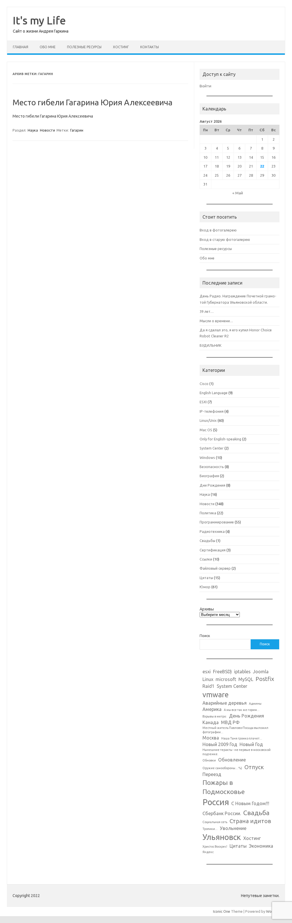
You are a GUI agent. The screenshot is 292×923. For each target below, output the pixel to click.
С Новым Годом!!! (250, 803)
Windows (207, 458)
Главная (20, 47)
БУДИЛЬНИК (211, 345)
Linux (207, 679)
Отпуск (254, 767)
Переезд (211, 774)
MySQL (245, 679)
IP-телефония (212, 411)
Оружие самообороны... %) (222, 768)
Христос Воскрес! (214, 846)
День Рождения (246, 715)
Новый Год (251, 744)
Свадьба (256, 812)
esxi (206, 671)
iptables (242, 671)
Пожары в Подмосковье (223, 787)
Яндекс (208, 852)
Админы (255, 703)
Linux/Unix (208, 420)
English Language (214, 393)
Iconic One (221, 911)
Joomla (261, 671)
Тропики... (210, 829)
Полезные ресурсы (84, 47)
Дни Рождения (212, 485)
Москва (210, 737)
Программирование (217, 522)
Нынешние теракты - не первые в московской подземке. (236, 752)
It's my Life (39, 20)
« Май (237, 193)
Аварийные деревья (224, 703)
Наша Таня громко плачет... (241, 738)
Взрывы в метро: (214, 716)
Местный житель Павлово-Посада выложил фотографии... (235, 730)
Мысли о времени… (216, 321)
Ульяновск (221, 837)
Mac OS (206, 430)
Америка (212, 709)
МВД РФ (230, 722)
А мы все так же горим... (241, 710)
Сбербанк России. (221, 813)
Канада (210, 722)
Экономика (261, 846)
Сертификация (213, 550)
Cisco (204, 384)
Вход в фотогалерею (218, 230)
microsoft (226, 679)
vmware (215, 694)
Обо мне (48, 47)
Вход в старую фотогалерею (225, 239)
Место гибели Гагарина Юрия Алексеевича (93, 102)
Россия (215, 802)
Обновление (232, 759)
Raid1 (208, 686)
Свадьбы (207, 541)
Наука (33, 130)
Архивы (207, 609)
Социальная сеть (214, 822)
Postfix (265, 679)
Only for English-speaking (220, 439)
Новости (47, 130)
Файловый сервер (215, 568)
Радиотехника (212, 531)
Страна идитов (250, 821)
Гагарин (76, 130)
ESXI (203, 402)
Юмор (205, 587)
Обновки (209, 760)
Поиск (205, 636)
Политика (208, 513)
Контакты (149, 47)
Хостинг (121, 47)
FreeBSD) (222, 671)
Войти (205, 86)
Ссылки (206, 559)
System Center (212, 448)
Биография (209, 476)
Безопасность (212, 467)
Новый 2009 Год (219, 744)
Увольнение (233, 828)
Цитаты (206, 578)
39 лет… (207, 311)
